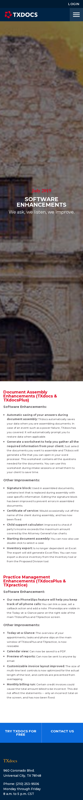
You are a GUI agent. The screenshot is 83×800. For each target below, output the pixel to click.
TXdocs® (21, 15)
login (73, 4)
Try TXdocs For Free (20, 733)
